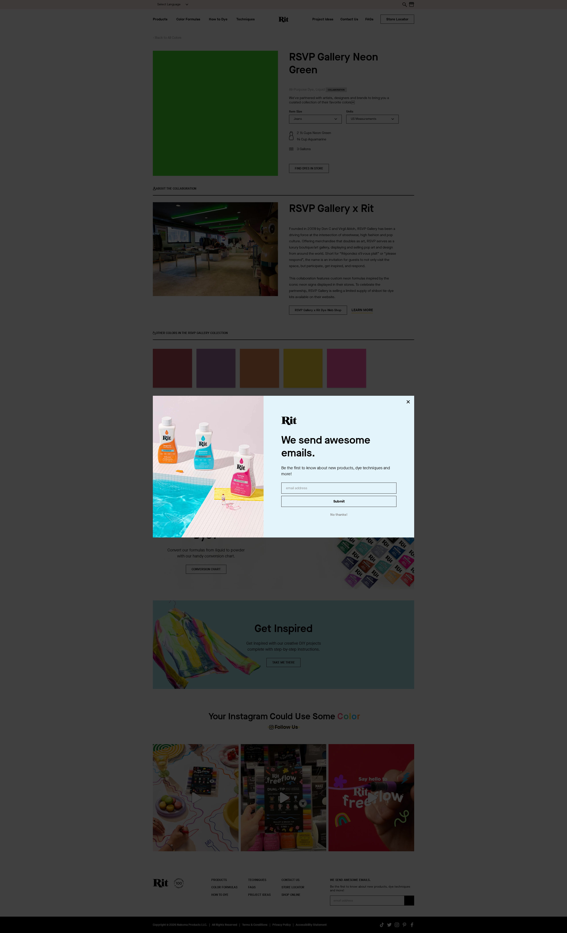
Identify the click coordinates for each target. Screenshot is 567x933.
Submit (339, 501)
